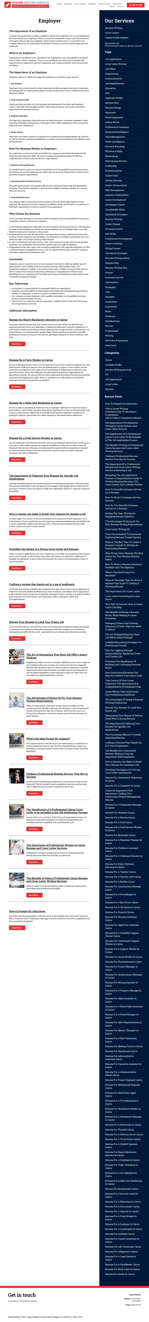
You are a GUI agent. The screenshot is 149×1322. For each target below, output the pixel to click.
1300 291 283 (136, 5)
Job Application (113, 59)
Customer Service (114, 277)
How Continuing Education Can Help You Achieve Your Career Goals (123, 674)
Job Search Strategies (116, 214)
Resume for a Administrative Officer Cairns (120, 1074)
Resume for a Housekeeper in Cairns (120, 896)
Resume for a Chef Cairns (118, 822)
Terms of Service (33, 1317)
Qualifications (112, 321)
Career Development (115, 199)
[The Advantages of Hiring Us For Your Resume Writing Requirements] (16, 707)
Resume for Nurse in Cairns (119, 912)
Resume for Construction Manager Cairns (123, 888)
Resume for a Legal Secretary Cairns (120, 1258)
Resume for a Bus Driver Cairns (121, 902)
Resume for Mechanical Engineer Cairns (122, 1086)
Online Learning (113, 180)
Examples (110, 287)
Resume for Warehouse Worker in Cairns (123, 1110)
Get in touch (110, 43)
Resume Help (112, 262)
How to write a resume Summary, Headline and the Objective (123, 566)
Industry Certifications (117, 194)
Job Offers (110, 68)
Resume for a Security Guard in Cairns (121, 1195)
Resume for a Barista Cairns (120, 817)
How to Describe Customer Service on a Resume (123, 491)
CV (106, 374)
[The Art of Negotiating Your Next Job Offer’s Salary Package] (16, 663)
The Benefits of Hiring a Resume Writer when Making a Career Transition (122, 615)
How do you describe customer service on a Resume (121, 507)
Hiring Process (112, 248)
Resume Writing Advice (117, 258)
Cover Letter (111, 384)
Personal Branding (114, 146)
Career (108, 359)
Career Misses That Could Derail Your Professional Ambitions (121, 693)
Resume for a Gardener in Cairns (122, 1224)
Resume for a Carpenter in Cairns (122, 785)
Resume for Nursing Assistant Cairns (121, 918)
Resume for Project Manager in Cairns (121, 968)
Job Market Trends (115, 204)
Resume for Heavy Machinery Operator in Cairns (38, 319)
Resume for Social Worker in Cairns (123, 956)
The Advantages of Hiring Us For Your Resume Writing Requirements (54, 699)
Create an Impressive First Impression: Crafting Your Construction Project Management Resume (123, 795)
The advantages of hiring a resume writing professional (124, 701)
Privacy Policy (46, 1317)
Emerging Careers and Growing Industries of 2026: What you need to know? (123, 626)
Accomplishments (114, 83)
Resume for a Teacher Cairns (120, 871)
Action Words (112, 122)
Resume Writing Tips (116, 267)
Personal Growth (114, 228)
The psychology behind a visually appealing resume (123, 736)
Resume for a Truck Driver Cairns (123, 1139)
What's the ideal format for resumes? (48, 738)
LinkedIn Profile (113, 364)
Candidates (111, 301)
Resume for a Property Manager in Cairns (123, 992)
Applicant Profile (114, 97)
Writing (109, 335)
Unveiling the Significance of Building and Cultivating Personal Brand (123, 664)
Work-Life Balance (115, 141)
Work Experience (114, 117)
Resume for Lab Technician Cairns (123, 1246)
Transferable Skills (115, 209)
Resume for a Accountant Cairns (122, 1206)
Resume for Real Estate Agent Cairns (120, 1094)
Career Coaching (113, 243)
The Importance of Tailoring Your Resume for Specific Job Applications (43, 477)
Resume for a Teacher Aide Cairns (123, 876)
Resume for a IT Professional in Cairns (121, 1102)
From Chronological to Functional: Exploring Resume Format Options (123, 536)
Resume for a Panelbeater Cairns (122, 1264)
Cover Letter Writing (115, 64)
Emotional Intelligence (117, 131)
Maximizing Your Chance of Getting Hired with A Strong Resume (123, 717)
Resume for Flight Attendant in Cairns (121, 1166)
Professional (111, 330)
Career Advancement (116, 185)
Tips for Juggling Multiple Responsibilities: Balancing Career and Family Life (122, 653)
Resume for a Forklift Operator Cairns (121, 1146)
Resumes (68, 4)
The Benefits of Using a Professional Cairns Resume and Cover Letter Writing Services (57, 879)
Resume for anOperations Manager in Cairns (123, 976)
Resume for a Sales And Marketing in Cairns (35, 402)
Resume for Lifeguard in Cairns (121, 1251)
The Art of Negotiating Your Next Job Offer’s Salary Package (56, 656)
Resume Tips (112, 102)
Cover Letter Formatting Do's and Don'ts (122, 598)
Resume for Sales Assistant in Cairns (121, 1000)
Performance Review (116, 161)
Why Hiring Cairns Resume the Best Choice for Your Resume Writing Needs (124, 556)
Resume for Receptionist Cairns (121, 1188)
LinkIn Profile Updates (116, 37)
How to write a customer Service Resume (122, 499)
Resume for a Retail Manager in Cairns (122, 1016)
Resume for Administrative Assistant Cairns (119, 1058)
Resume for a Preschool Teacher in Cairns (123, 842)
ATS (107, 93)
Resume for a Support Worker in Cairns (122, 950)
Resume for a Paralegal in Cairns (122, 1160)
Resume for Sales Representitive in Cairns (123, 1024)
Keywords (110, 112)
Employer (110, 316)
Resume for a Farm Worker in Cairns (31, 360)
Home (59, 4)
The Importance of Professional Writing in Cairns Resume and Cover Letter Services (55, 846)
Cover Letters (80, 4)
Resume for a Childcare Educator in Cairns (124, 857)
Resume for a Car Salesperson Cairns (121, 1174)
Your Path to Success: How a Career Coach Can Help (124, 606)
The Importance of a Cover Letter (122, 591)
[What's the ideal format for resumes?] (16, 747)
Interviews (110, 345)
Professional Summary (117, 127)
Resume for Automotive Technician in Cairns (123, 779)
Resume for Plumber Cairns (119, 1129)
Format (109, 272)
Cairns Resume (14, 1317)
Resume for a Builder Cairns (120, 881)
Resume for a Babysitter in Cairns (123, 1201)
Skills (108, 311)
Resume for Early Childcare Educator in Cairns (119, 865)
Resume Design (113, 107)
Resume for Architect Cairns (120, 1233)
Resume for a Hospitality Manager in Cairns (123, 806)
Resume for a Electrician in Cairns (123, 1124)
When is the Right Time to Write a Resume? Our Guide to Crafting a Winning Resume (123, 583)
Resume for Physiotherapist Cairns (123, 961)
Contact (120, 6)
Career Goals (111, 175)
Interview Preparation (116, 340)
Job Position (111, 282)
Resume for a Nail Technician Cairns (121, 1040)
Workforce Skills (114, 151)
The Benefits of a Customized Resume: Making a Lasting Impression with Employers (120, 753)
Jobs (107, 291)
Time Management (115, 136)
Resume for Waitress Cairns (120, 812)
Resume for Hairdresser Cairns (121, 1051)
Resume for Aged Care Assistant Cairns (122, 926)
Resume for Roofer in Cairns (120, 1274)
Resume (109, 389)
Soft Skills (110, 233)
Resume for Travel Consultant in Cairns (122, 1240)
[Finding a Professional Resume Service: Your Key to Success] (16, 783)
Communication (113, 78)
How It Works (104, 4)
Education (110, 88)
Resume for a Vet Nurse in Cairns (122, 907)
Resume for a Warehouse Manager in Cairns (123, 1118)
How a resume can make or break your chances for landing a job (47, 514)
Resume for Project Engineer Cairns (123, 1079)
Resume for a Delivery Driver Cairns (124, 1134)
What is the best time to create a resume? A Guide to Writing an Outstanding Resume (123, 545)
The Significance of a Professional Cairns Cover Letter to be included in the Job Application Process (57, 811)
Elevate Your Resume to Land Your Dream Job (36, 622)
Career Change (112, 224)
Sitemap (56, 1317)
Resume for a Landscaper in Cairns (123, 1229)
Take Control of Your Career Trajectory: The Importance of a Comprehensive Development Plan (123, 683)
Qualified (109, 296)
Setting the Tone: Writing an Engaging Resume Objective (120, 515)
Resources (117, 4)
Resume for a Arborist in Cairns (122, 1211)
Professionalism (113, 170)
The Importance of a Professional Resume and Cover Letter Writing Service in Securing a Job (122, 467)
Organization (112, 73)
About (112, 6)
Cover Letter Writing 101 (117, 529)
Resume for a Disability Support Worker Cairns (122, 934)
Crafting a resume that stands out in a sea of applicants (42, 584)
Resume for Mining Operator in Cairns (121, 984)
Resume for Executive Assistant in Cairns (123, 1065)
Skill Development (114, 190)
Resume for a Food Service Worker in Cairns (35, 438)
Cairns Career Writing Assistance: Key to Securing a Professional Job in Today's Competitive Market (123, 413)
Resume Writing (113, 27)
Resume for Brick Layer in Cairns (122, 1269)
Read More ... (17, 344)
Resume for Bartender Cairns (120, 835)
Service (109, 325)
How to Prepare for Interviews (27, 911)
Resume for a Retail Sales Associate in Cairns (124, 1008)
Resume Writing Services (118, 369)
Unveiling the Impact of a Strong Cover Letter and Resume (43, 549)
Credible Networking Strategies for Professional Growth (123, 644)
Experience (111, 306)
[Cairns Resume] (26, 7)
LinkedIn (92, 4)
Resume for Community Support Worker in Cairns (122, 942)
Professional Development (118, 238)
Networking (111, 156)
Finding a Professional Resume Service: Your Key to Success (57, 775)
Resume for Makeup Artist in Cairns (124, 1046)
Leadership (111, 165)
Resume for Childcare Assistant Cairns (121, 850)
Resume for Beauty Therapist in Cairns (121, 1032)
